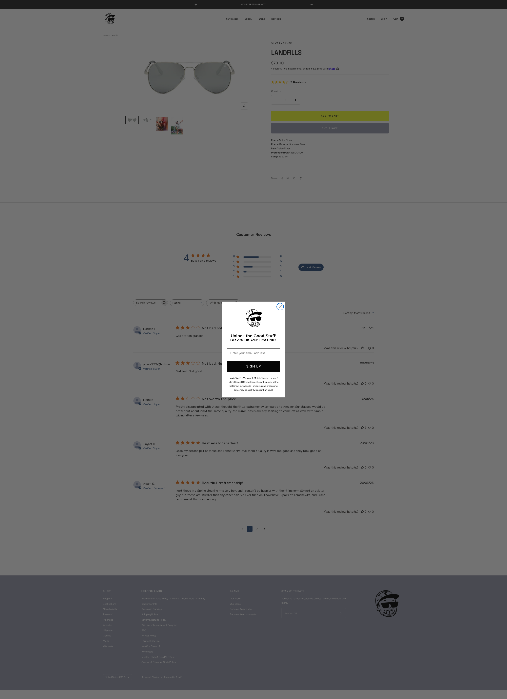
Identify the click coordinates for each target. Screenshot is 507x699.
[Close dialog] (280, 306)
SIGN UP (253, 366)
